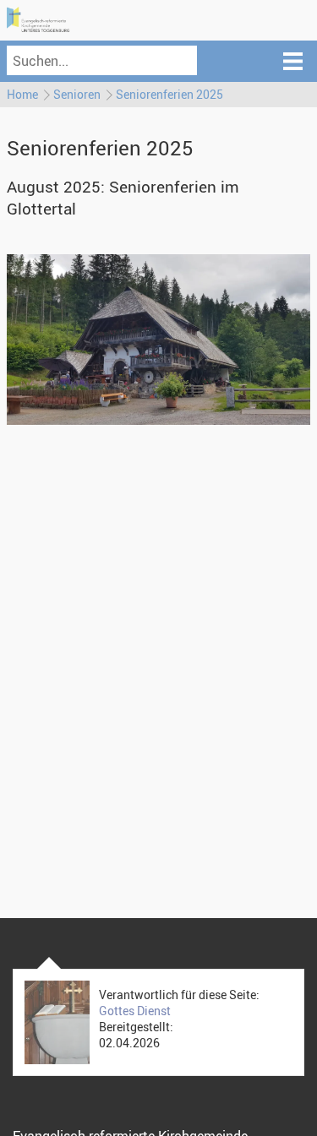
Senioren (77, 94)
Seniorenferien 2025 (169, 94)
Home (22, 94)
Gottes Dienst (135, 1011)
